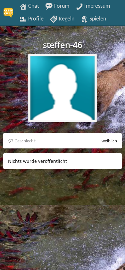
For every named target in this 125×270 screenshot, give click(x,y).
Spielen (97, 19)
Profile (35, 19)
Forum (61, 6)
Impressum (96, 6)
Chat (33, 6)
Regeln (65, 19)
